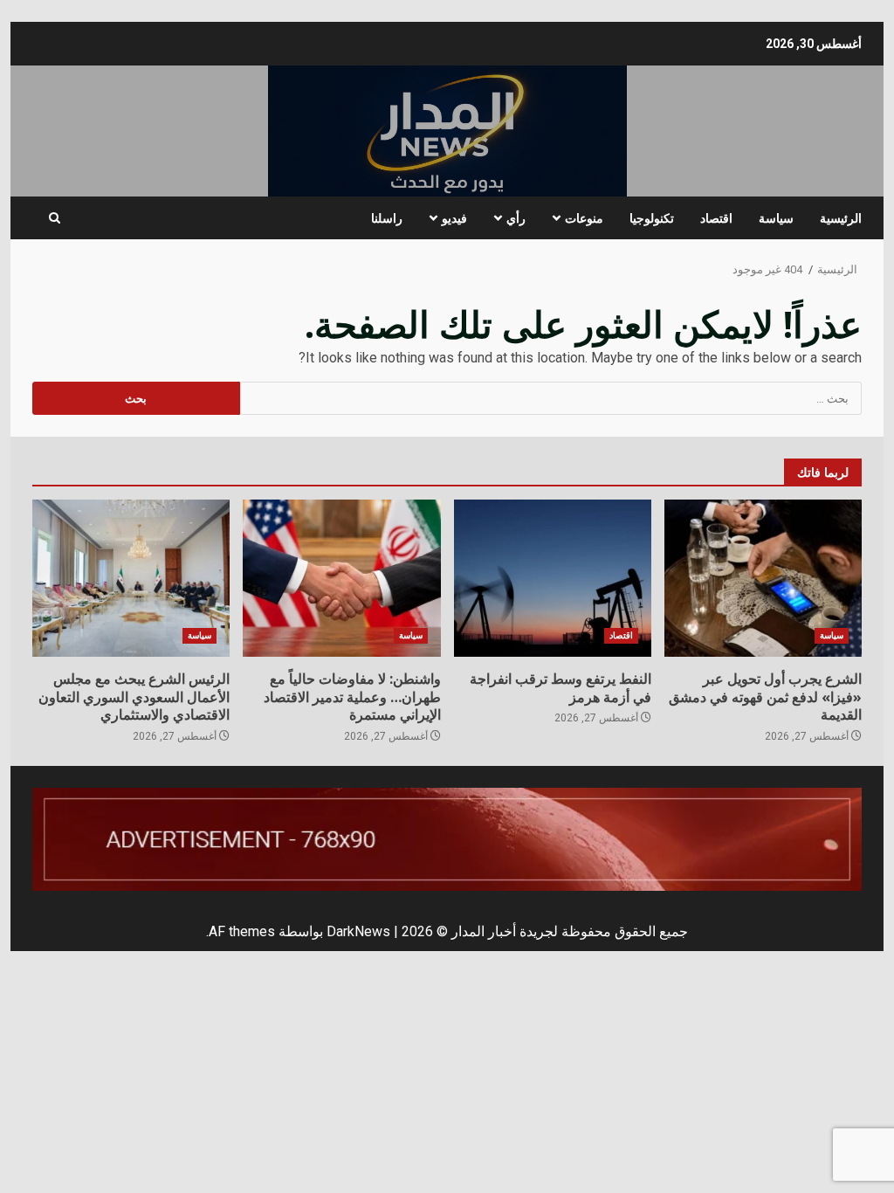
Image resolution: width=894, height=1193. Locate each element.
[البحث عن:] (551, 398)
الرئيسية (841, 218)
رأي (516, 218)
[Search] (54, 218)
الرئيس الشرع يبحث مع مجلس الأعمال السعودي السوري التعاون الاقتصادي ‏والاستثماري (131, 578)
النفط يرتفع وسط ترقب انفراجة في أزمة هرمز (552, 578)
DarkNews (358, 931)
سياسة (776, 218)
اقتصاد (716, 218)
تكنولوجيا (651, 218)
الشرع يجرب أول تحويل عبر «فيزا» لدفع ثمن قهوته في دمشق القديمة (763, 578)
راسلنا (386, 218)
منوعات (584, 218)
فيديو (454, 218)
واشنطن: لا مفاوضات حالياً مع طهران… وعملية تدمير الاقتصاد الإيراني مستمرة (341, 578)
